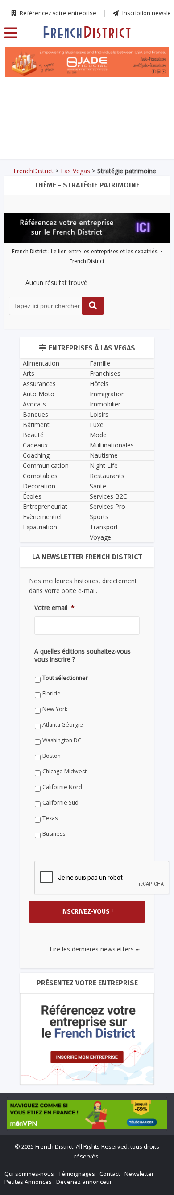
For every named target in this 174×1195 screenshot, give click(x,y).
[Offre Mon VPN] (87, 1114)
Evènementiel (42, 516)
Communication (46, 465)
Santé (98, 486)
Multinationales (112, 445)
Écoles (32, 496)
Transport (104, 527)
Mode (98, 435)
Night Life (104, 465)
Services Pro (107, 506)
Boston (51, 756)
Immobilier (105, 404)
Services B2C (108, 496)
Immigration (107, 394)
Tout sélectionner (65, 678)
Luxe (97, 424)
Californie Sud (60, 802)
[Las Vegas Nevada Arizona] (86, 32)
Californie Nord (62, 787)
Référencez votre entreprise (57, 13)
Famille (100, 363)
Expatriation (40, 527)
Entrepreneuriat (45, 506)
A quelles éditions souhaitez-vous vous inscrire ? (82, 655)
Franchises (105, 373)
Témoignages (76, 1174)
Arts (28, 373)
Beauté (33, 435)
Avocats (34, 404)
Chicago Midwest (64, 771)
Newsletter (139, 1174)
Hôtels (99, 383)
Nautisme (104, 455)
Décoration (39, 486)
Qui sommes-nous (29, 1174)
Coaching (36, 455)
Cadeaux (35, 445)
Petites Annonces (28, 1182)
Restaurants (107, 475)
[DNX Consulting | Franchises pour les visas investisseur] (87, 103)
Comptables (40, 475)
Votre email (54, 608)
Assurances (39, 383)
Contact (109, 1174)
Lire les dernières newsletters (95, 949)
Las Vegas (75, 171)
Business (53, 833)
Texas (50, 818)
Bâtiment (36, 424)
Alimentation (41, 363)
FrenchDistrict (33, 171)
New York (54, 709)
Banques (35, 414)
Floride (51, 693)
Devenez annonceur (84, 1182)
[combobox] (56, 306)
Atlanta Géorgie (62, 724)
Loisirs (99, 414)
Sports (99, 516)
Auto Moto (38, 394)
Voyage (100, 537)
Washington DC (61, 740)
